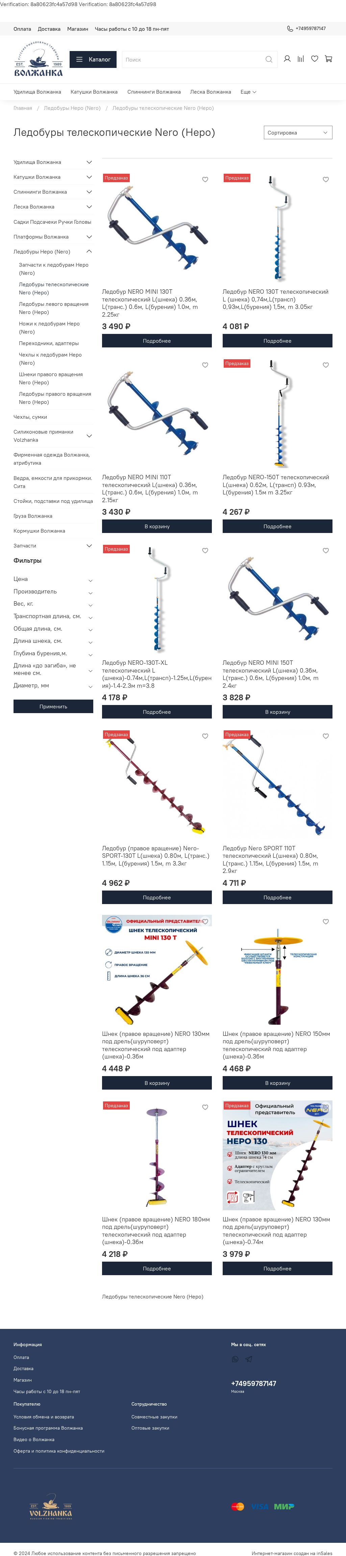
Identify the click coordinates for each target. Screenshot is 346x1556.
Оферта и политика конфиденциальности (59, 1451)
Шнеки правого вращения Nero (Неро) (51, 378)
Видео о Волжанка (34, 1439)
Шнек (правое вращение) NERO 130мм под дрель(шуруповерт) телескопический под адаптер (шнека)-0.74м (276, 1230)
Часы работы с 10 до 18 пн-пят (132, 28)
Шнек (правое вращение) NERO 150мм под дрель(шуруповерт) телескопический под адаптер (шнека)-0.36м (276, 1045)
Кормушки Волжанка (39, 530)
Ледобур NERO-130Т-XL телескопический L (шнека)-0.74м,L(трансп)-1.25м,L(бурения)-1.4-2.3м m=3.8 (157, 674)
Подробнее (157, 340)
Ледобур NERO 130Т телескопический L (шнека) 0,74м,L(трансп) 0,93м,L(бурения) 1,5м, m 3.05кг (275, 299)
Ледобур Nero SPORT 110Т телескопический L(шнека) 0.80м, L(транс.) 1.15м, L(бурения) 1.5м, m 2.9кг (270, 859)
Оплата (22, 28)
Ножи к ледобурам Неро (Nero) (49, 327)
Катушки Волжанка (94, 91)
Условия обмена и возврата (44, 1417)
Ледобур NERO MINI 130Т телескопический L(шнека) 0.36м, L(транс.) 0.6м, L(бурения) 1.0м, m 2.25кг (150, 303)
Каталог (100, 59)
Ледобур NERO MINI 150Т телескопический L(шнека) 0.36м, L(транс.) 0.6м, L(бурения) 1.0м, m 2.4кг (271, 674)
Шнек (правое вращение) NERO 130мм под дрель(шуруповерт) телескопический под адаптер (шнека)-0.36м (155, 1045)
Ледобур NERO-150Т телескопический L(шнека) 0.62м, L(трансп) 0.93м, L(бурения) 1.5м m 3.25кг (276, 484)
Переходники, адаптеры (49, 343)
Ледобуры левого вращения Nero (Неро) (54, 307)
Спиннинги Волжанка (154, 91)
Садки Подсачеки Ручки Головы (52, 221)
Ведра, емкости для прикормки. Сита (53, 482)
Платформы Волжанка (41, 236)
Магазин (77, 28)
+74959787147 (311, 28)
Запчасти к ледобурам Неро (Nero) (54, 268)
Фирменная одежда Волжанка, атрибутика (52, 458)
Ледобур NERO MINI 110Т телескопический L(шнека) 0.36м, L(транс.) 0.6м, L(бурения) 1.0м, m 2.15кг (150, 488)
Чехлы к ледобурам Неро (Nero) (50, 358)
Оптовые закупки (150, 1428)
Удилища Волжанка (37, 91)
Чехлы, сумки (30, 416)
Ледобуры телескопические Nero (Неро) (54, 288)
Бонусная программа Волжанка (48, 1428)
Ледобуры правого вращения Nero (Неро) (55, 397)
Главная (23, 107)
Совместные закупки (154, 1417)
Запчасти (25, 545)
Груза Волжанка (33, 515)
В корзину (157, 526)
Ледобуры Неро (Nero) (72, 107)
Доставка (49, 28)
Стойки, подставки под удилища (53, 500)
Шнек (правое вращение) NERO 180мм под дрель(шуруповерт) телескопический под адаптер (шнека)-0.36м (156, 1230)
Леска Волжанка (210, 91)
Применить (53, 706)
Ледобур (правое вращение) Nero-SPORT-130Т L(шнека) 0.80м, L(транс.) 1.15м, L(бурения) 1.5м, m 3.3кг (155, 855)
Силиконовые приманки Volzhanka (43, 435)
